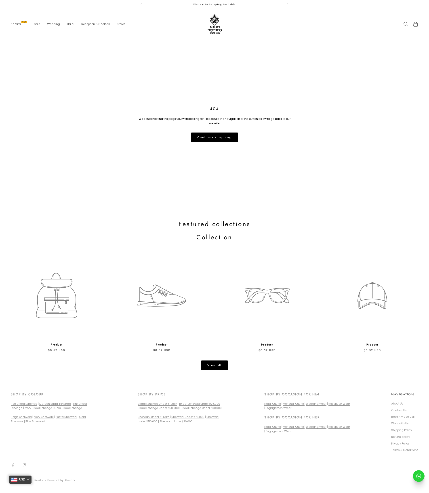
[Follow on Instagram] (24, 465)
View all (214, 365)
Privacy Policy (400, 443)
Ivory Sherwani (44, 417)
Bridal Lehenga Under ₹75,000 (199, 404)
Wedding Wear (316, 404)
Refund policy (400, 437)
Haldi (70, 24)
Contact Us (399, 410)
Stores (121, 24)
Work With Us (400, 423)
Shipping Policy (401, 430)
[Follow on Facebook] (13, 465)
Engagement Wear (278, 408)
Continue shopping (214, 137)
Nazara (18, 24)
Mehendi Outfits (294, 404)
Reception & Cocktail (95, 24)
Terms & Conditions (404, 450)
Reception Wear (339, 404)
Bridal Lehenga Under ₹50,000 (158, 408)
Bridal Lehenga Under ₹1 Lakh (157, 404)
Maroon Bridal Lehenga (55, 404)
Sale (37, 24)
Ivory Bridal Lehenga (38, 408)
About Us (397, 403)
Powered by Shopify (61, 480)
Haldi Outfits (272, 404)
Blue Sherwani (35, 421)
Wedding (53, 24)
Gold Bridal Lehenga (68, 408)
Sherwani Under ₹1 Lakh (154, 417)
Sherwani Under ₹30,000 (176, 421)
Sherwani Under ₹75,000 (187, 417)
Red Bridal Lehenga (24, 404)
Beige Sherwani (21, 417)
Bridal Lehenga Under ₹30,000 (201, 408)
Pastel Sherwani (66, 417)
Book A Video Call (403, 417)
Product (57, 345)
